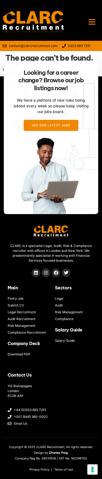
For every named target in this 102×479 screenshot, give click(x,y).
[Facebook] (56, 272)
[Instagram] (46, 272)
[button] (92, 21)
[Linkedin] (36, 272)
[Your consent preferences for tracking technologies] (92, 469)
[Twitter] (66, 272)
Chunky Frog (58, 453)
